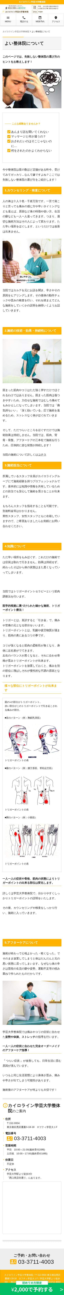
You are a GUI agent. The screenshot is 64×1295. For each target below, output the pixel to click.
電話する (24, 19)
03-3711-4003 (26, 1138)
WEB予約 (40, 19)
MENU (8, 19)
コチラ (42, 454)
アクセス (56, 19)
